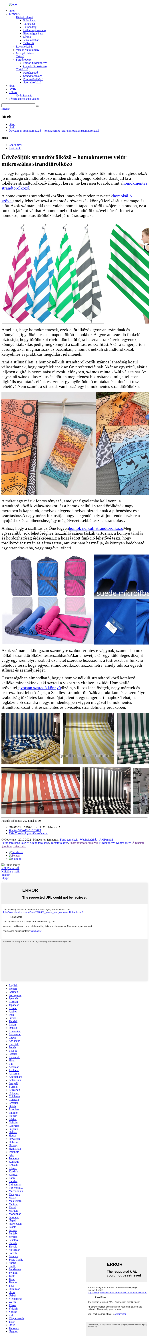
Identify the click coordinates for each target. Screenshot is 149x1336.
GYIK (12, 88)
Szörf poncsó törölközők (84, 842)
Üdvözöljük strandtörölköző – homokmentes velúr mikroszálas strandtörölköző (54, 130)
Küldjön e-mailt (10, 868)
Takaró (20, 56)
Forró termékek (69, 839)
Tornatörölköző (59, 842)
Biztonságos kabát (33, 33)
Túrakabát (29, 23)
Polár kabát (29, 20)
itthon (12, 10)
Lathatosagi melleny (34, 30)
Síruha (27, 36)
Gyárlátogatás (24, 95)
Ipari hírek (15, 148)
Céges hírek (15, 144)
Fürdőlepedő (30, 72)
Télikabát (28, 43)
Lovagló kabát (24, 46)
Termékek (14, 13)
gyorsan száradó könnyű (39, 687)
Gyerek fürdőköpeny (35, 66)
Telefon (5, 874)
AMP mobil (106, 839)
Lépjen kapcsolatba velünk (24, 98)
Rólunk (13, 92)
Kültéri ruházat (24, 17)
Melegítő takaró (25, 53)
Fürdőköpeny (23, 59)
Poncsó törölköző (33, 79)
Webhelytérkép (88, 839)
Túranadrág (30, 26)
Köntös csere (123, 842)
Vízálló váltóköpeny (27, 49)
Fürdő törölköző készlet (15, 842)
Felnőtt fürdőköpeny (35, 62)
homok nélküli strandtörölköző (96, 528)
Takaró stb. (19, 846)
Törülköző (22, 69)
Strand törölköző (32, 75)
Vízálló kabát (31, 40)
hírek (12, 85)
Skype (5, 878)
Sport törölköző (32, 82)
